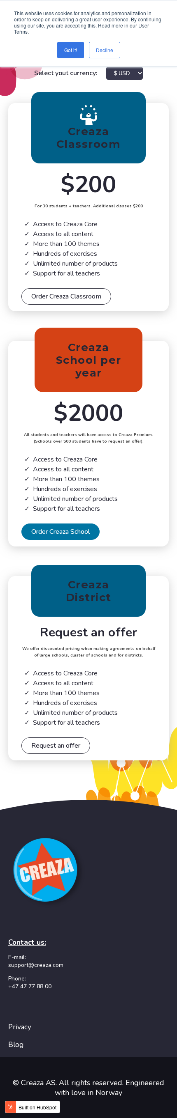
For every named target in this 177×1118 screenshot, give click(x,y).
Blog (15, 1044)
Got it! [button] (70, 49)
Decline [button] (104, 49)
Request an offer (55, 745)
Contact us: (27, 942)
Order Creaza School (60, 531)
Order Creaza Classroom (66, 296)
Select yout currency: (66, 73)
